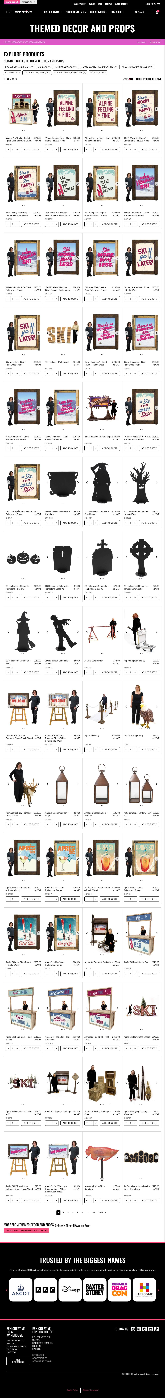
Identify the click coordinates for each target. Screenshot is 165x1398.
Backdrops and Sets (19, 67)
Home (6, 42)
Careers (92, 3)
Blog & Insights (121, 3)
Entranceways (66, 67)
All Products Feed (134, 1340)
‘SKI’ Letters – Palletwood (57, 362)
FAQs (100, 3)
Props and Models (37, 72)
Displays (44, 67)
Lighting (12, 72)
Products (15, 42)
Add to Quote (31, 149)
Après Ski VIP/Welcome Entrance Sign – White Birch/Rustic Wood (56, 1189)
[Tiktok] (156, 1329)
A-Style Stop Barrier (93, 661)
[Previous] (8, 109)
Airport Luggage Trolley (134, 661)
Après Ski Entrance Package (97, 962)
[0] (156, 12)
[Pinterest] (144, 1329)
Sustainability (80, 3)
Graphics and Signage (137, 67)
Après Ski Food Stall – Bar (136, 962)
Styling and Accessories (70, 72)
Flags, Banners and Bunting (99, 67)
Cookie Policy (72, 1390)
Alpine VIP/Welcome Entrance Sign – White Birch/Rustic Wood (55, 738)
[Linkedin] (150, 1329)
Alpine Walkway (91, 735)
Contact (108, 3)
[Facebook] (133, 1329)
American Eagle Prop (133, 735)
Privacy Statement (90, 1390)
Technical (98, 72)
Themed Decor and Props (36, 1224)
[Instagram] (139, 1329)
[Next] (39, 109)
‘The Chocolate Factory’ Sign (97, 437)
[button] (6, 1290)
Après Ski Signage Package (58, 1112)
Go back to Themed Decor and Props (72, 1225)
